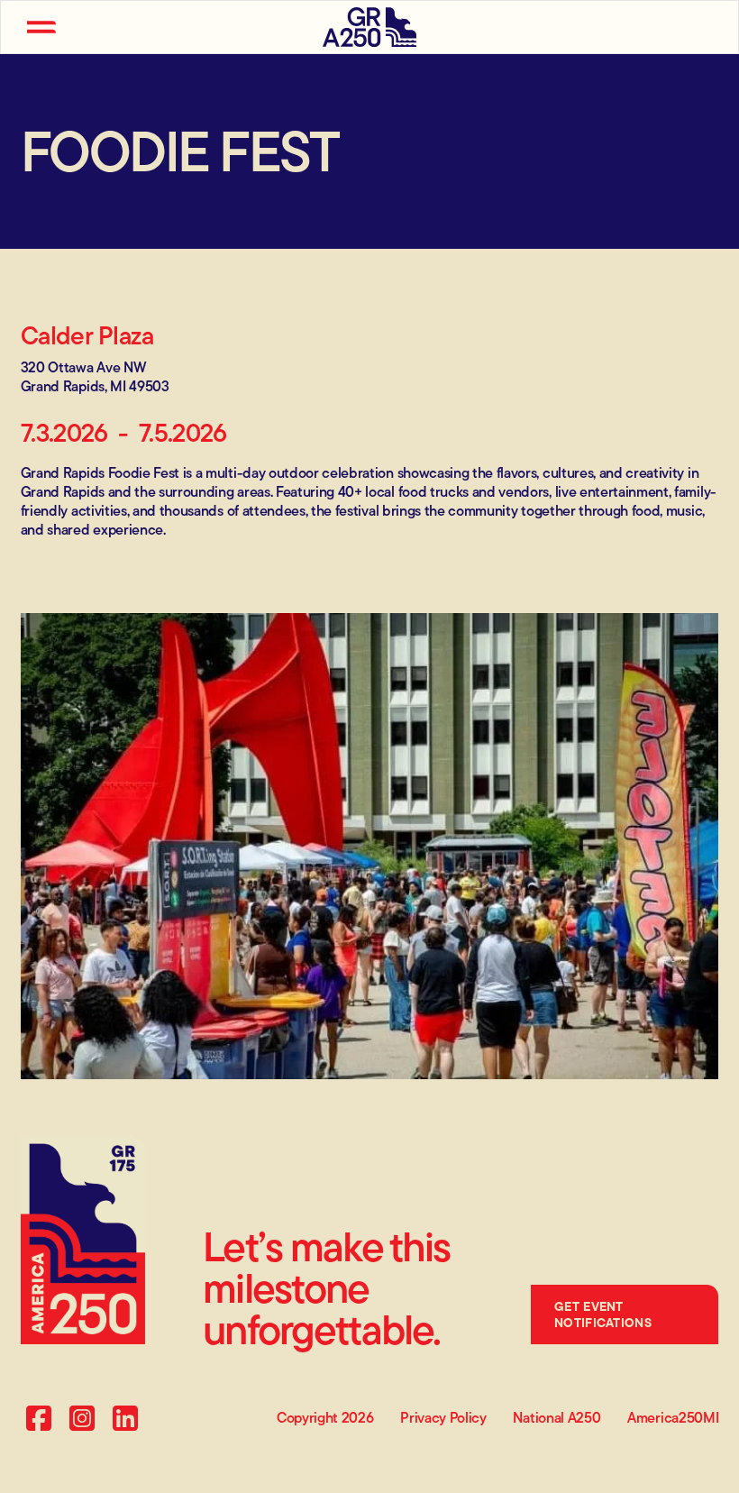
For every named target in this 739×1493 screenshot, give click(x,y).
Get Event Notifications (603, 1314)
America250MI (672, 1418)
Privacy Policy (443, 1418)
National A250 (556, 1418)
